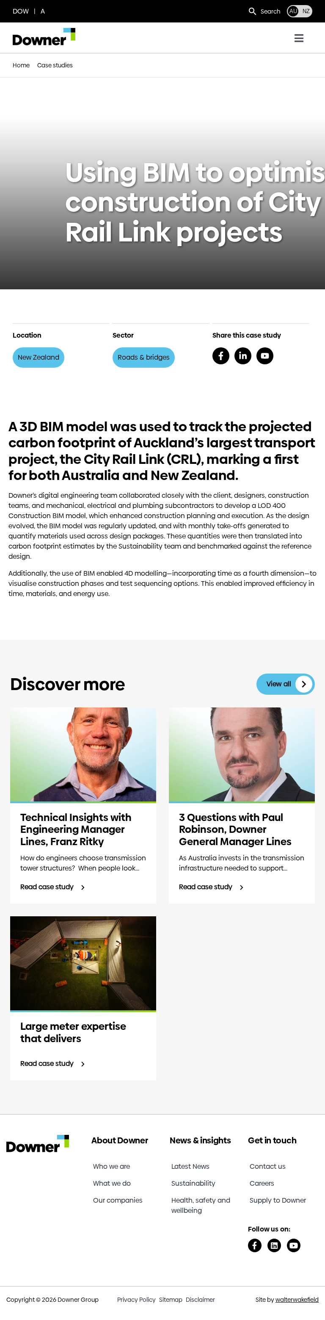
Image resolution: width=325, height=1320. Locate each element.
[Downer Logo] (44, 31)
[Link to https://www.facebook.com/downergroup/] (255, 1245)
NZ (306, 11)
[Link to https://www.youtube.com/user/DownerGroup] (293, 1245)
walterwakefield (297, 1299)
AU (293, 11)
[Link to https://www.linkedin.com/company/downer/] (274, 1245)
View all (279, 684)
